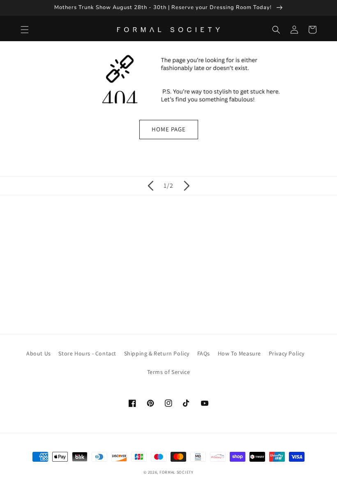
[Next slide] (187, 186)
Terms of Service (168, 372)
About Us (38, 353)
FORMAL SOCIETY (176, 472)
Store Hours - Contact (87, 353)
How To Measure (239, 353)
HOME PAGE (169, 129)
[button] (25, 30)
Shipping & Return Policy (156, 353)
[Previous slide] (150, 186)
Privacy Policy (287, 353)
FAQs (203, 353)
